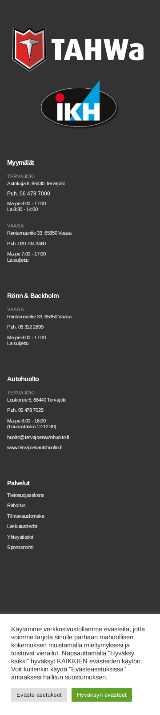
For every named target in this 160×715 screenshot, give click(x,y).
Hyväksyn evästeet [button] (102, 694)
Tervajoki (20, 176)
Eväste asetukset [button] (39, 694)
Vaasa (15, 225)
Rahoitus (16, 505)
